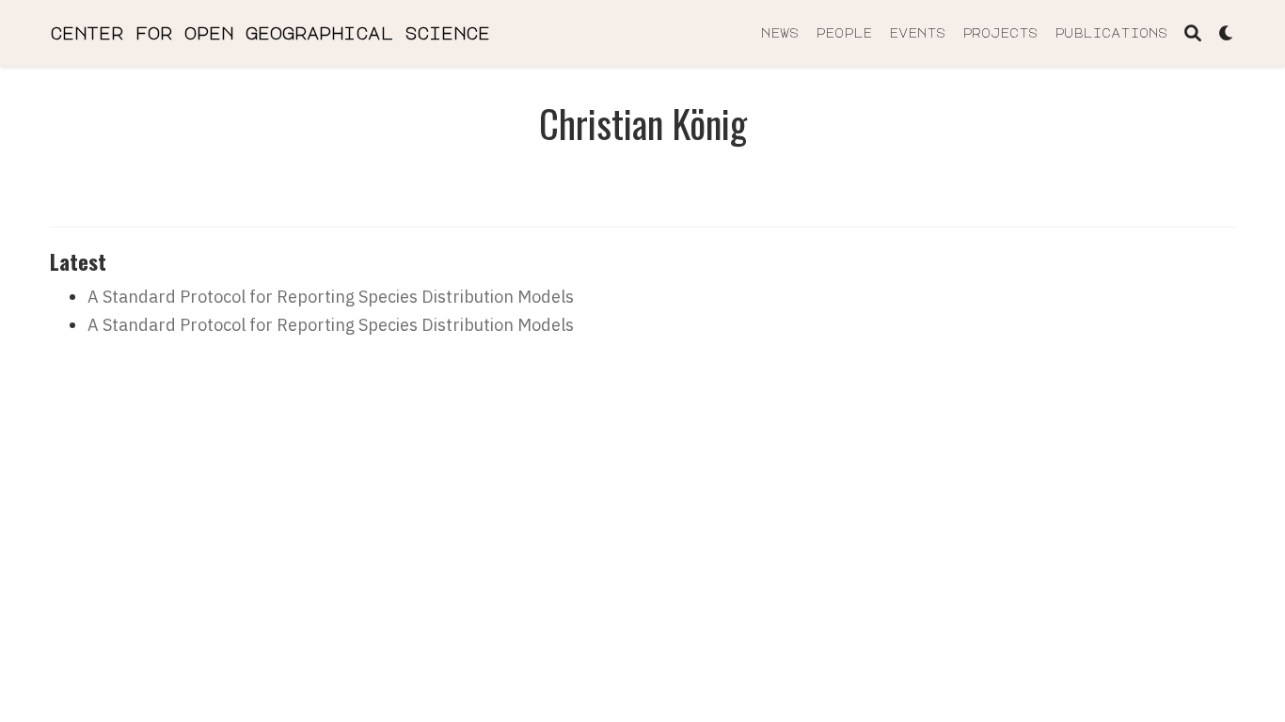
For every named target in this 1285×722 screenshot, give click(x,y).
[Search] (1192, 33)
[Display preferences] (1226, 33)
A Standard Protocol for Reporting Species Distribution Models (330, 296)
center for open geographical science (270, 32)
